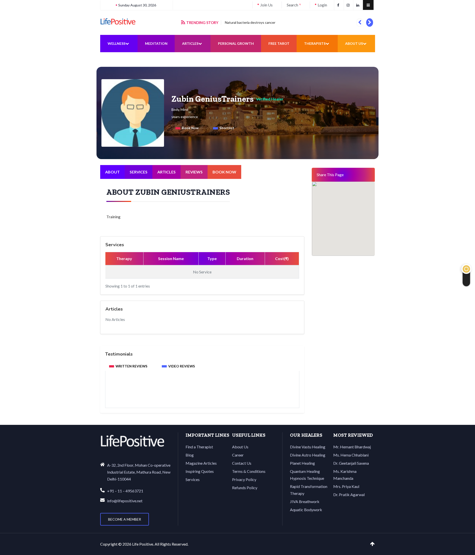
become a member (124, 519)
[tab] (187, 128)
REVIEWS (194, 171)
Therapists (315, 43)
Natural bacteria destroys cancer (250, 22)
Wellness (116, 43)
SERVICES (138, 171)
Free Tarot (278, 43)
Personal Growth (236, 43)
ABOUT (112, 171)
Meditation (156, 43)
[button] (359, 22)
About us (354, 43)
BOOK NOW (224, 171)
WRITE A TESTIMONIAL (202, 394)
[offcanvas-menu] (368, 5)
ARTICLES (166, 171)
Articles (190, 43)
